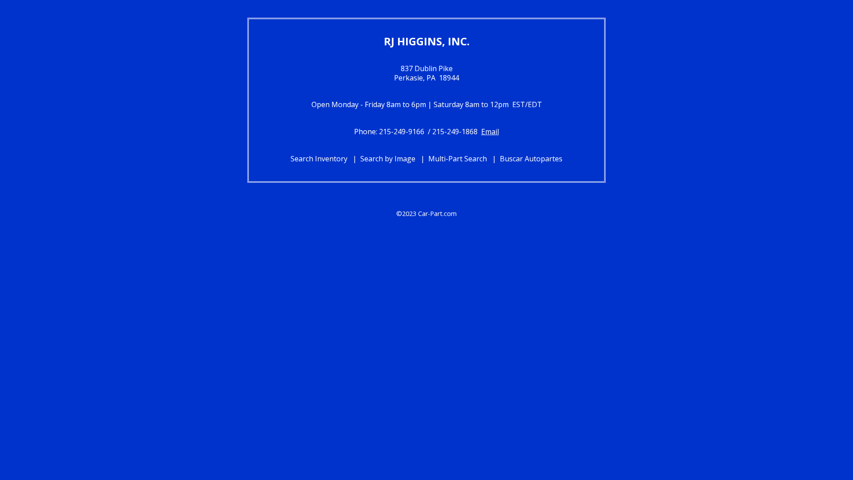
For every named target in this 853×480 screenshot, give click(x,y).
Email (490, 131)
